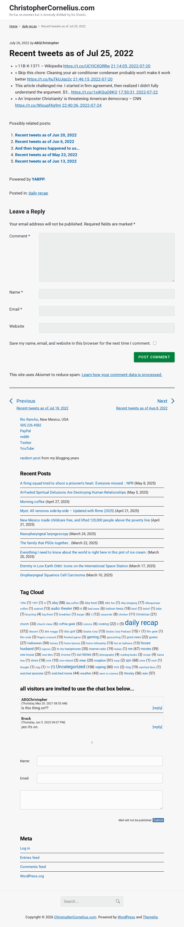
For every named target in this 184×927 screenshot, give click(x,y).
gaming (93, 637)
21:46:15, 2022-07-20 (93, 79)
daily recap (38, 193)
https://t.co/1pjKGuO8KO (94, 92)
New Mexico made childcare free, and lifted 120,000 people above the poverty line (85, 520)
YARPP (38, 179)
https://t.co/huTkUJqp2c (49, 79)
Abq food (91, 603)
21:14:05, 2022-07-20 (130, 66)
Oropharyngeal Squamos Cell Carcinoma (52, 575)
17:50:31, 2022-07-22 (138, 92)
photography (106, 654)
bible (159, 608)
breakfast (65, 614)
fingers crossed (46, 637)
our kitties (84, 654)
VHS (116, 667)
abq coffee (72, 603)
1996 (23, 603)
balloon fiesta (114, 608)
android (38, 608)
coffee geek (67, 624)
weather (85, 673)
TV (48, 667)
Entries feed (29, 858)
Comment (19, 236)
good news (134, 637)
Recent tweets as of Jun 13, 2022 (46, 161)
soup (117, 660)
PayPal (25, 431)
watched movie (62, 673)
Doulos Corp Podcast (118, 631)
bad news (93, 608)
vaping (100, 667)
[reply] (157, 708)
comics (87, 624)
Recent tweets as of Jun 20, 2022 (46, 135)
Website (16, 326)
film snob (25, 637)
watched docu (147, 667)
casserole (106, 614)
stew (142, 660)
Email (15, 309)
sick (48, 660)
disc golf (69, 631)
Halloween (34, 643)
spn (128, 660)
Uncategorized (70, 666)
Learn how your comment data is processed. (122, 374)
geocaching (114, 637)
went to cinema (108, 673)
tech (154, 660)
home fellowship (96, 643)
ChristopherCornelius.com (75, 917)
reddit (24, 437)
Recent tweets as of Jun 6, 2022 (44, 141)
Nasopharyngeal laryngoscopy (44, 534)
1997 (35, 603)
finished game (72, 637)
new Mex (47, 654)
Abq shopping (129, 603)
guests (153, 637)
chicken (123, 614)
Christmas (143, 614)
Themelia (150, 917)
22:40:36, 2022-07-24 (82, 105)
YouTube (27, 448)
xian (145, 673)
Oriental (65, 654)
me (130, 649)
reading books (128, 654)
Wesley (129, 673)
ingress (46, 649)
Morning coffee (32, 502)
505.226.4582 (30, 425)
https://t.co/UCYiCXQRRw (86, 66)
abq (55, 603)
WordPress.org (32, 876)
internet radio (97, 649)
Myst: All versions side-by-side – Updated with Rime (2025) (67, 511)
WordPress (126, 917)
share (34, 660)
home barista (72, 643)
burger (81, 614)
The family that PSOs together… (45, 543)
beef (134, 608)
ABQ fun (110, 603)
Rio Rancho (29, 419)
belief (146, 608)
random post (30, 458)
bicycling (30, 614)
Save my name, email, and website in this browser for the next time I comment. (80, 343)
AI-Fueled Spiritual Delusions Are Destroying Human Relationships (73, 492)
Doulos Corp (90, 631)
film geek (152, 631)
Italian (118, 649)
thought (24, 667)
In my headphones (69, 649)
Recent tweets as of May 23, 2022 (46, 154)
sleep (82, 660)
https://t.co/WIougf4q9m (38, 105)
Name (16, 292)
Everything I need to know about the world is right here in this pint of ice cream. (83, 552)
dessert (33, 631)
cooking (103, 624)
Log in (25, 848)
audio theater (61, 608)
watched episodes (31, 673)
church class (44, 624)
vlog (128, 667)
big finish (47, 614)
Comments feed (33, 867)
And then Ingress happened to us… (47, 148)
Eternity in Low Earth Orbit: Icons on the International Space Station (74, 566)
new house (27, 654)
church (24, 624)
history (54, 643)
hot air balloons (123, 643)
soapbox (100, 660)
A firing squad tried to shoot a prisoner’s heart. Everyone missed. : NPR (76, 483)
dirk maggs (51, 631)
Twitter (25, 443)
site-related (66, 660)
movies (146, 649)
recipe (147, 654)
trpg (37, 667)
